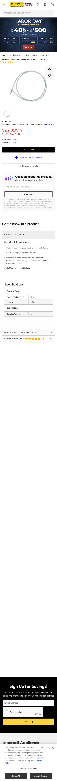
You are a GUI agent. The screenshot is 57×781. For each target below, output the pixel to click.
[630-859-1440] (45, 4)
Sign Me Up (28, 721)
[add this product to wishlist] (49, 75)
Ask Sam (28, 194)
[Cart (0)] (53, 4)
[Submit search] (50, 12)
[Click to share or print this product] (49, 69)
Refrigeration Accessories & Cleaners (40, 55)
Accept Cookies (40, 776)
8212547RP (13, 142)
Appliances (6, 55)
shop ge (28, 47)
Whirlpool (15, 140)
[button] (4, 4)
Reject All (16, 776)
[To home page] (21, 4)
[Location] (38, 4)
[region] (28, 762)
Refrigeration (18, 55)
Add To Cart (28, 150)
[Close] (53, 748)
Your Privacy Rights (28, 768)
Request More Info (30, 166)
